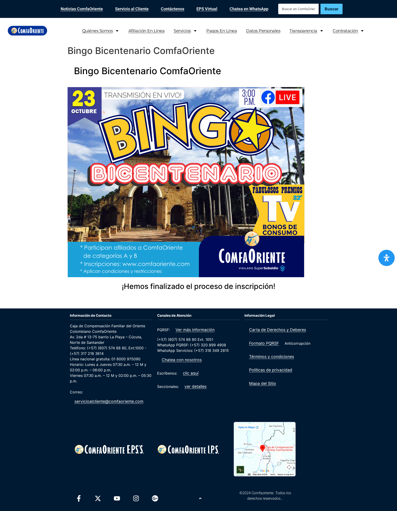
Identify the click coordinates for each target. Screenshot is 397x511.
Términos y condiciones (271, 356)
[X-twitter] (98, 498)
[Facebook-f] (79, 498)
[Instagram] (136, 498)
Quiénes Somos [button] (97, 30)
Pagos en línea (221, 30)
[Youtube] (117, 498)
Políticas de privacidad (270, 369)
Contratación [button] (345, 30)
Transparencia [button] (303, 30)
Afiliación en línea (146, 30)
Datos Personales (263, 30)
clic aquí (190, 373)
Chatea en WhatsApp (249, 9)
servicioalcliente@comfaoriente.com (108, 401)
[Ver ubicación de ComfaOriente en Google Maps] (264, 449)
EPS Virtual (206, 9)
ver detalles (195, 386)
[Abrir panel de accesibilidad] (386, 258)
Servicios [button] (182, 30)
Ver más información (195, 329)
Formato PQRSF (264, 343)
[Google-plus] (155, 498)
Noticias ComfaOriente (82, 9)
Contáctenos (172, 9)
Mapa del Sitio (262, 383)
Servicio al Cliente (132, 9)
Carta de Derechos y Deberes (277, 329)
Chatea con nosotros (182, 359)
